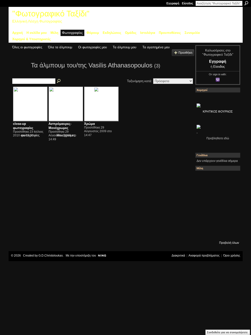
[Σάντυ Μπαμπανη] (203, 232)
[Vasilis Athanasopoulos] (20, 74)
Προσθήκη (185, 52)
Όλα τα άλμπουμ (60, 47)
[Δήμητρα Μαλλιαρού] (203, 192)
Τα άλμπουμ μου (124, 47)
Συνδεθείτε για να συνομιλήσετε (227, 332)
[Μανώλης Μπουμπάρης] (216, 218)
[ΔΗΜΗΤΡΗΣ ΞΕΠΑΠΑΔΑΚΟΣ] (203, 205)
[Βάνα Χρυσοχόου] (230, 192)
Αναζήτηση (246, 3)
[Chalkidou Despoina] (216, 192)
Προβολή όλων (229, 243)
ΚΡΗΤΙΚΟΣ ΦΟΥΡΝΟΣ (218, 111)
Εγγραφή (172, 3)
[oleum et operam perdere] (230, 179)
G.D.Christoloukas (50, 255)
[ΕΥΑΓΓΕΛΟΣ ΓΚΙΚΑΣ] (230, 218)
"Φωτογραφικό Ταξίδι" (50, 13)
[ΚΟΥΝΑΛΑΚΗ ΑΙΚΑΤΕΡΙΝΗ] (216, 179)
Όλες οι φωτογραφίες (27, 47)
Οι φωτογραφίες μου (92, 47)
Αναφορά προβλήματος (204, 255)
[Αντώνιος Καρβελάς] (230, 232)
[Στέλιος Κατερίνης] (203, 179)
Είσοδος (187, 3)
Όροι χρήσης (231, 255)
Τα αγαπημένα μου (156, 47)
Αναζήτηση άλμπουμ (59, 81)
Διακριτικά (178, 255)
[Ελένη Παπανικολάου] (203, 218)
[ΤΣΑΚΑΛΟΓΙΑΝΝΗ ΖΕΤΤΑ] (216, 232)
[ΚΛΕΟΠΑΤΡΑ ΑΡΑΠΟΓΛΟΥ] (230, 205)
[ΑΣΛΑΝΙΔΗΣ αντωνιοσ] (216, 205)
